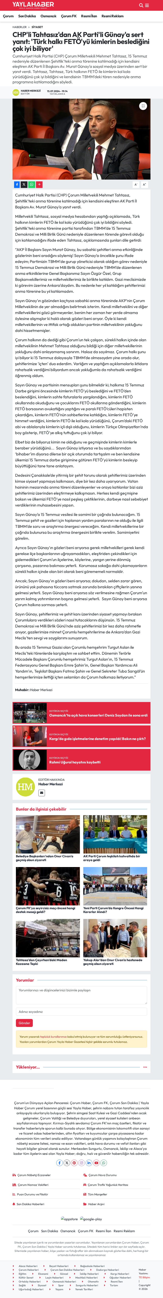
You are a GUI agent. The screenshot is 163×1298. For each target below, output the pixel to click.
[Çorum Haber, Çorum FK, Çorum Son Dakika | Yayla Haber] (33, 5)
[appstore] (69, 1218)
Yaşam (59, 1289)
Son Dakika (27, 16)
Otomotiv (93, 1281)
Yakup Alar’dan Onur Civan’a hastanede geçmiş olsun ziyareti (112, 962)
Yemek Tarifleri (84, 1289)
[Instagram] (81, 1163)
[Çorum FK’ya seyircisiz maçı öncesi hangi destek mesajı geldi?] (48, 886)
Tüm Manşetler (97, 1194)
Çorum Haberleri (28, 1269)
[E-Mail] (41, 793)
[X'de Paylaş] (24, 184)
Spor (61, 1285)
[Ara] (141, 5)
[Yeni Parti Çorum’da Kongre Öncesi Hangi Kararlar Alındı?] (115, 886)
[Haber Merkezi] (25, 786)
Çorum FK (69, 16)
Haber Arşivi (96, 1204)
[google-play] (91, 1218)
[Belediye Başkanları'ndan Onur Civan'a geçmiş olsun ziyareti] (48, 834)
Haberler (20, 27)
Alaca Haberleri (27, 1266)
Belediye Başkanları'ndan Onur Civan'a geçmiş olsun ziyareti (44, 858)
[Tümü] (145, 1067)
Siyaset (37, 27)
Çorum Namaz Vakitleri (33, 1185)
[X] (67, 1163)
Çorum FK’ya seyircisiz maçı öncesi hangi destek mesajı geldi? (45, 910)
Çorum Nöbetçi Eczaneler (34, 1175)
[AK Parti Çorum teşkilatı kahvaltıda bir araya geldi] (115, 834)
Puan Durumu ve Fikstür (32, 1194)
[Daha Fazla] (39, 184)
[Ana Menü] (147, 5)
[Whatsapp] (103, 1163)
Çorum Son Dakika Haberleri (67, 1269)
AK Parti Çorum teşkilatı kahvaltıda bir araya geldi (111, 858)
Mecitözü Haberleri (86, 1277)
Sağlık (22, 1285)
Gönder (24, 1023)
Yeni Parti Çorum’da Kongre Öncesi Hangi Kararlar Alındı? (113, 910)
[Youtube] (96, 1163)
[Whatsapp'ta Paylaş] (31, 184)
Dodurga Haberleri (107, 1269)
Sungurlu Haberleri (86, 1285)
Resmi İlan (89, 16)
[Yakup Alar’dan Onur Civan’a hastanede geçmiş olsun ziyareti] (115, 937)
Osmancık (48, 16)
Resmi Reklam (113, 16)
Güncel (63, 1273)
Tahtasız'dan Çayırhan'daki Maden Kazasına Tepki (41, 962)
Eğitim (22, 1273)
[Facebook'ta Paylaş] (17, 184)
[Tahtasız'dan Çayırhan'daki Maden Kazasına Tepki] (48, 937)
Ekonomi (43, 1273)
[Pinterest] (74, 1163)
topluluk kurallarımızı (53, 1036)
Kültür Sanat (25, 1277)
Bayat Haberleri (58, 1266)
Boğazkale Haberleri (92, 1266)
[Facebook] (59, 1163)
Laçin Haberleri (54, 1277)
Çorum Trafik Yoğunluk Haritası (108, 1185)
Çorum (8, 16)
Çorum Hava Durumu (103, 1175)
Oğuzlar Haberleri (120, 1277)
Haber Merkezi (50, 784)
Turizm (113, 1285)
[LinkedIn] (89, 1163)
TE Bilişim (144, 1277)
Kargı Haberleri (119, 1273)
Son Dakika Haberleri (30, 1204)
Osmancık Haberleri (64, 1281)
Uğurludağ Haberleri (30, 1289)
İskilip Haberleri (89, 1273)
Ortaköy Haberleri (29, 1281)
